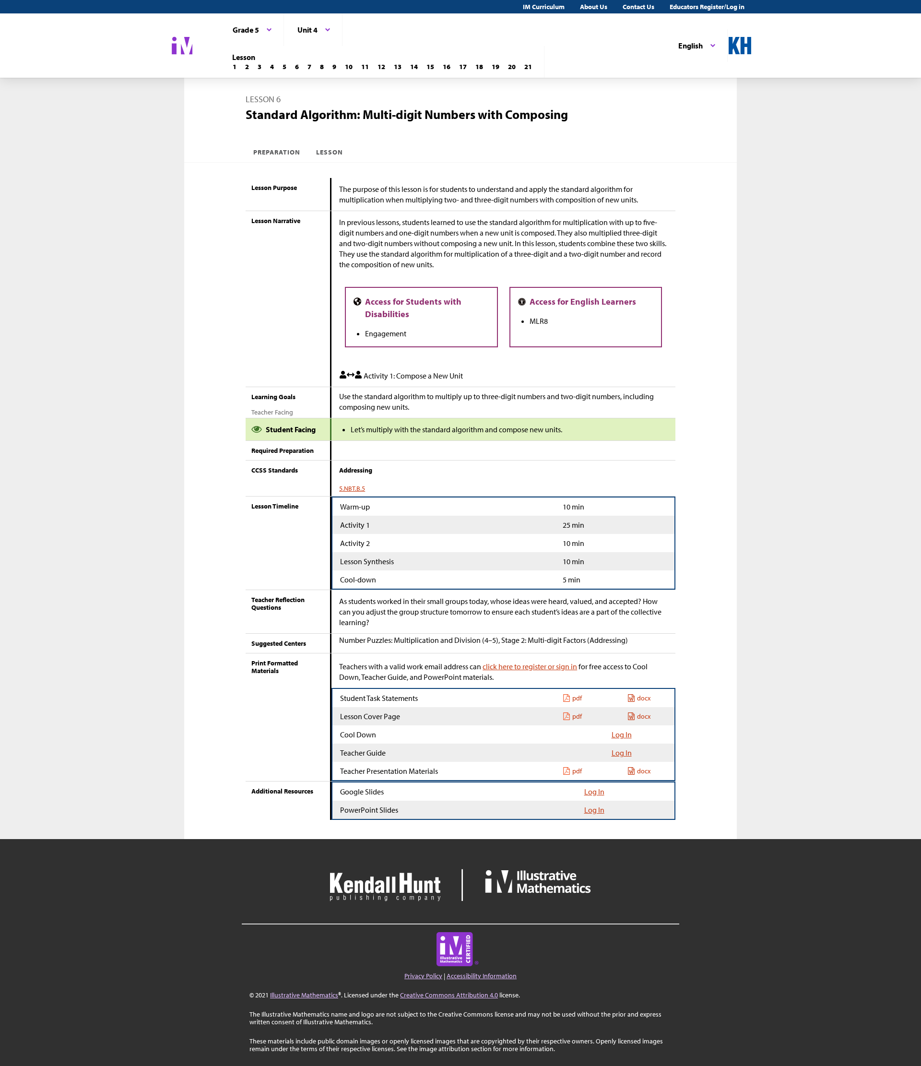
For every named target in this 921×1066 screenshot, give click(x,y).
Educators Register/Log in (707, 6)
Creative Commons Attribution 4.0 (449, 995)
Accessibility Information (482, 975)
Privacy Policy (423, 975)
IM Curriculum (544, 6)
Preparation (277, 152)
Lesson (329, 152)
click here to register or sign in (530, 666)
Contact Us (638, 6)
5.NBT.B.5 (352, 488)
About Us (593, 6)
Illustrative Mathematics (304, 995)
